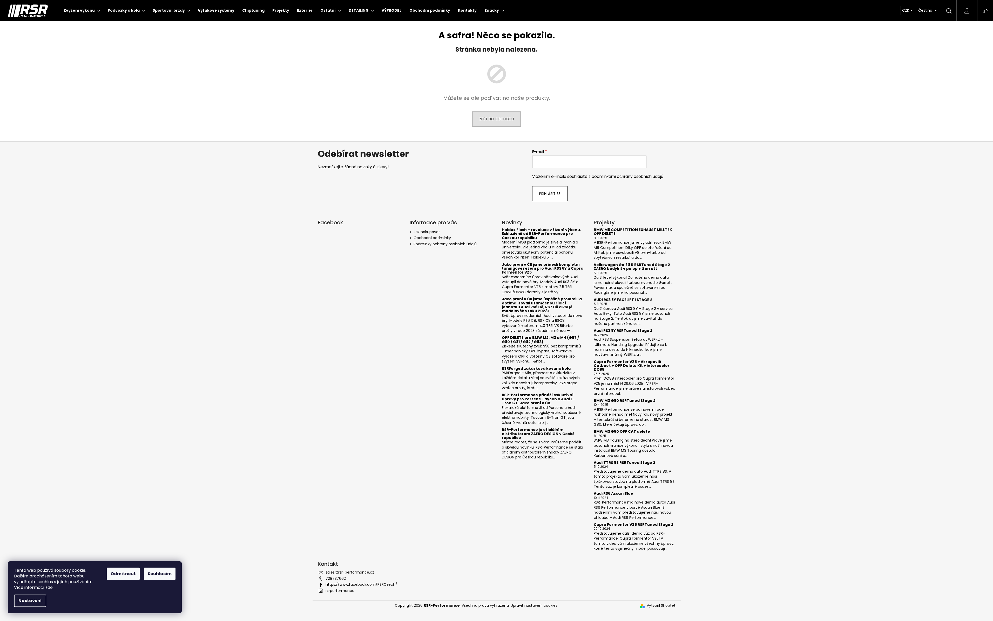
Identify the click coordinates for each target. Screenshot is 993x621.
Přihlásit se (549, 193)
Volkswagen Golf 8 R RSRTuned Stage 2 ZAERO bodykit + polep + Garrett (632, 267)
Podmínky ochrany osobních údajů (445, 244)
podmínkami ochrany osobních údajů (627, 176)
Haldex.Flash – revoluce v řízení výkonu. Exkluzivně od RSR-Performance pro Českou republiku (541, 234)
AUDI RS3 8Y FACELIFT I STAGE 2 (623, 300)
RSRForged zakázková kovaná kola (536, 369)
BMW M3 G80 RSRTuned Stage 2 (625, 401)
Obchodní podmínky (432, 237)
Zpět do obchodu (496, 119)
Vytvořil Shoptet (661, 605)
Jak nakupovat (427, 231)
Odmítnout (123, 574)
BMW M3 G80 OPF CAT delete (622, 432)
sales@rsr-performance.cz (350, 572)
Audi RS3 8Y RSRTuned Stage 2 (623, 331)
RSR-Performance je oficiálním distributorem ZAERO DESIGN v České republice (538, 434)
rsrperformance (340, 590)
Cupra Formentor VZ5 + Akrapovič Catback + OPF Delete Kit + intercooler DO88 (632, 366)
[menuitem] (82, 10)
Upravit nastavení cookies (534, 605)
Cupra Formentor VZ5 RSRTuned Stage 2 (633, 525)
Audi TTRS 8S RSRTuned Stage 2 (624, 463)
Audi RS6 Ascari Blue (613, 494)
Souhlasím (160, 574)
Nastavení (30, 601)
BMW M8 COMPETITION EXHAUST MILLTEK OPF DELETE (633, 232)
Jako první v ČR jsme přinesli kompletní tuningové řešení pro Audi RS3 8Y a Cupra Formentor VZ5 (542, 269)
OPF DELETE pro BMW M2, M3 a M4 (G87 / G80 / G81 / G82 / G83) (540, 340)
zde (49, 587)
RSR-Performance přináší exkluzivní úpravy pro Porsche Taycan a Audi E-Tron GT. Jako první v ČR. (538, 399)
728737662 (336, 578)
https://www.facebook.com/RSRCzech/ (361, 584)
